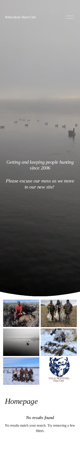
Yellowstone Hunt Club (20, 17)
